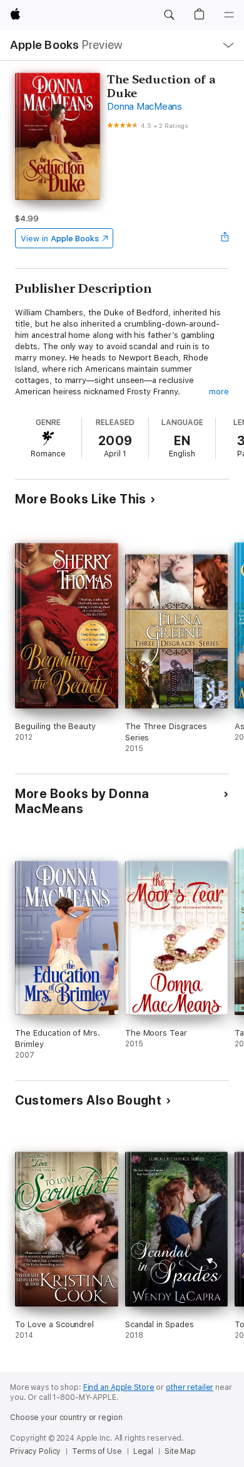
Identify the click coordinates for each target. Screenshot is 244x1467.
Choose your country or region (66, 1417)
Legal (143, 1451)
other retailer (189, 1387)
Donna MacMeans (144, 106)
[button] (169, 15)
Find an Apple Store (119, 1387)
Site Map (180, 1451)
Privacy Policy (35, 1451)
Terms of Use (97, 1451)
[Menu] (229, 15)
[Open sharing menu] (225, 238)
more (219, 391)
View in (60, 238)
